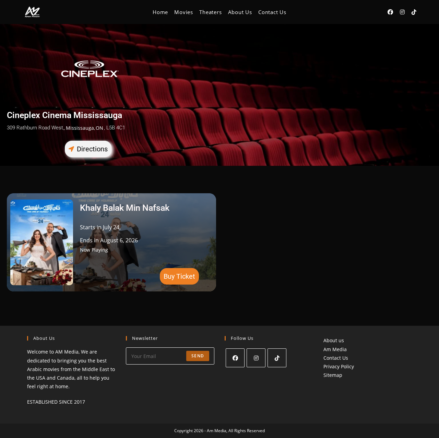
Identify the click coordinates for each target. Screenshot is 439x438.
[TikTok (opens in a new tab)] (414, 12)
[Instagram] (256, 357)
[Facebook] (235, 357)
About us (333, 340)
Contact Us (335, 358)
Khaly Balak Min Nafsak (124, 208)
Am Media (335, 349)
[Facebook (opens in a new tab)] (390, 12)
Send (197, 356)
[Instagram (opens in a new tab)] (402, 12)
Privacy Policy (338, 366)
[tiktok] (277, 357)
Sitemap (332, 375)
